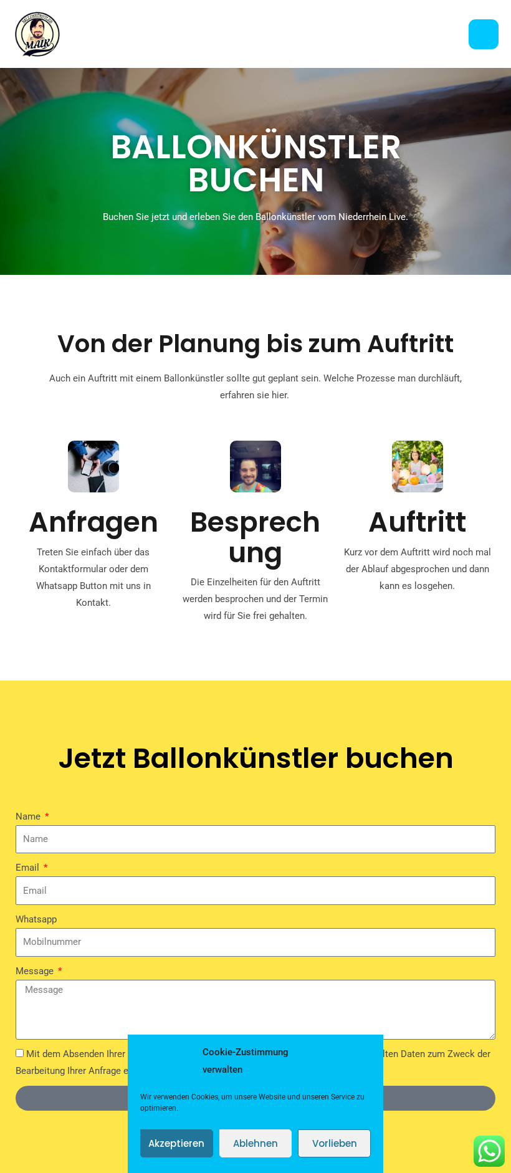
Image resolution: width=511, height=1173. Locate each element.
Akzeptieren (176, 1143)
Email (29, 867)
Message (36, 971)
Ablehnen (255, 1143)
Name (29, 816)
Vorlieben (334, 1143)
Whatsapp (36, 919)
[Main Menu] (484, 34)
